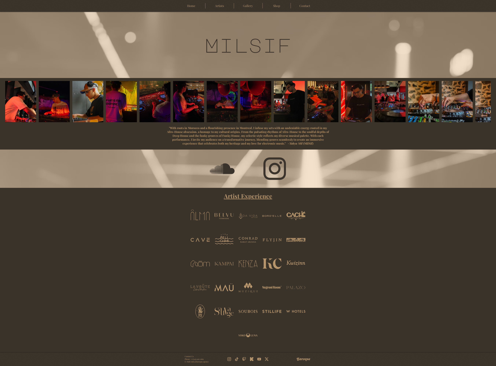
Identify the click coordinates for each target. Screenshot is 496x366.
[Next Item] (485, 101)
